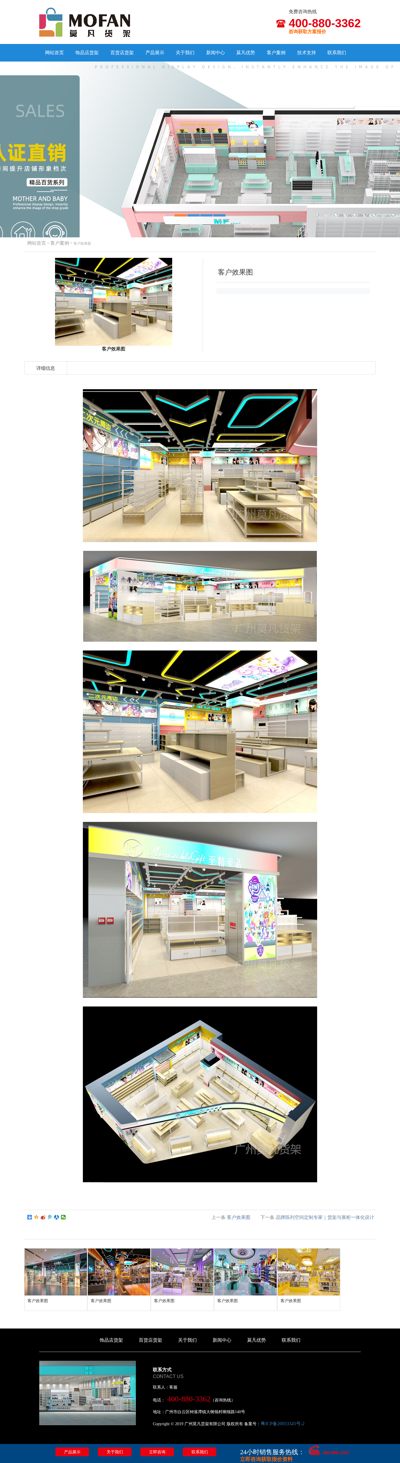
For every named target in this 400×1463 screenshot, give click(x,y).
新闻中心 (215, 52)
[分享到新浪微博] (43, 1217)
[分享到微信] (63, 1217)
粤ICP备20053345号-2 (283, 1423)
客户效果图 (238, 1217)
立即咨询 (157, 1452)
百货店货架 (122, 52)
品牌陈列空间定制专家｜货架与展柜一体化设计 (325, 1217)
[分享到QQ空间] (36, 1217)
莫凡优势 (245, 52)
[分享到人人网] (56, 1217)
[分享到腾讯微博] (49, 1217)
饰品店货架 (87, 52)
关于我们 (185, 52)
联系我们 (336, 52)
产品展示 (155, 52)
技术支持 (306, 52)
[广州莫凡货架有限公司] (84, 21)
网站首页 (54, 52)
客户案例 (276, 52)
